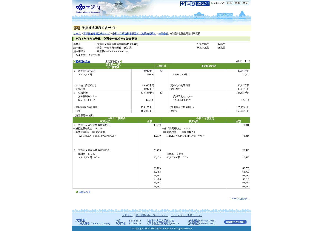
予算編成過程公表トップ (96, 33)
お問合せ (127, 215)
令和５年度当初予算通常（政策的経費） (134, 33)
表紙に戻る (85, 192)
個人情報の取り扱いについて (152, 215)
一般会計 (164, 33)
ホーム (77, 33)
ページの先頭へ (239, 198)
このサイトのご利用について (186, 215)
